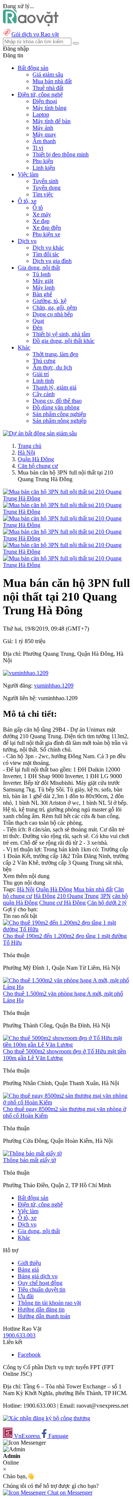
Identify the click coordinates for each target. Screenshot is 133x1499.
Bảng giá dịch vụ (38, 1276)
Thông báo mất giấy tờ (29, 1160)
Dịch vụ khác (48, 247)
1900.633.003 (19, 1335)
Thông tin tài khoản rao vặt (49, 1303)
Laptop (41, 114)
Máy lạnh (44, 287)
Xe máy (42, 214)
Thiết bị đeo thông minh (61, 154)
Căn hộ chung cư (38, 466)
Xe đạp (41, 221)
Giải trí (41, 374)
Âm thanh (44, 141)
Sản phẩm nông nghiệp (59, 421)
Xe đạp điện (47, 227)
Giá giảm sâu (48, 74)
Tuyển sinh (45, 181)
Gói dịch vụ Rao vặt (35, 34)
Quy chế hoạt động (40, 1283)
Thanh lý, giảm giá (54, 387)
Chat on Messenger (69, 1492)
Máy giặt (43, 281)
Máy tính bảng (49, 108)
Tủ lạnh (42, 274)
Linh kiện (44, 168)
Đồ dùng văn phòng (56, 407)
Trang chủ (29, 446)
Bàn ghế (42, 294)
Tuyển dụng (47, 188)
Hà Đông (44, 896)
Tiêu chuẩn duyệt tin (41, 1289)
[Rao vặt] (31, 24)
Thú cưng (44, 361)
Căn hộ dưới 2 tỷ (107, 902)
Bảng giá (28, 1269)
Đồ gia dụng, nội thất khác (64, 341)
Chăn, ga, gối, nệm (55, 307)
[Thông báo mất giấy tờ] (32, 1153)
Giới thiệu (29, 1263)
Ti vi (38, 148)
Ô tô (38, 208)
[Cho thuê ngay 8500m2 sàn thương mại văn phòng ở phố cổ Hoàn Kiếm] (66, 1102)
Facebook (29, 1354)
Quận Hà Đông (36, 459)
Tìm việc (43, 194)
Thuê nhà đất (48, 88)
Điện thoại (45, 101)
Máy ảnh (43, 128)
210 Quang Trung (78, 896)
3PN (105, 896)
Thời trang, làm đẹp (55, 354)
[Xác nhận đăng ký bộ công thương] (46, 1418)
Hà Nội (26, 452)
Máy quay (44, 134)
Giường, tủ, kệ (49, 301)
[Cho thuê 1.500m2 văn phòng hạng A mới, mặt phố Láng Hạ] (66, 987)
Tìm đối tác (46, 254)
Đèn (37, 327)
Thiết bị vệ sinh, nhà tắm (61, 334)
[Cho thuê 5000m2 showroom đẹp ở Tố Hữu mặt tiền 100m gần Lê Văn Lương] (66, 1044)
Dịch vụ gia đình (52, 261)
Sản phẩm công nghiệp (59, 414)
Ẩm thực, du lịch (52, 367)
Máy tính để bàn (52, 121)
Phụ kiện (43, 161)
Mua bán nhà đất (52, 81)
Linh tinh (43, 381)
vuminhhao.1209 (54, 685)
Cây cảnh (44, 394)
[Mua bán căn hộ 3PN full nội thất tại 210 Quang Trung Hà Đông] (66, 498)
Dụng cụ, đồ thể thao (57, 401)
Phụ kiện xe (46, 234)
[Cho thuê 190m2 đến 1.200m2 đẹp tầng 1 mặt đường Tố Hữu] (66, 929)
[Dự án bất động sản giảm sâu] (40, 433)
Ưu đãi (26, 1296)
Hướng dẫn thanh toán (44, 1316)
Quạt (38, 321)
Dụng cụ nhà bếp (53, 314)
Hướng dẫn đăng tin (41, 1309)
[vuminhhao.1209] (25, 673)
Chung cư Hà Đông (62, 902)
